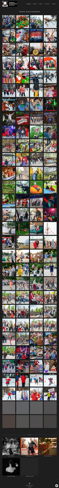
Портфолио (29, 3)
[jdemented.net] (9, 4)
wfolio (30, 486)
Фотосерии (35, 3)
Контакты (53, 3)
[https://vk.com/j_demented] (29, 483)
